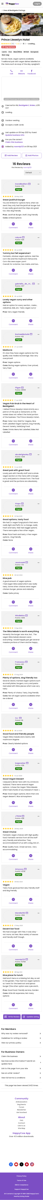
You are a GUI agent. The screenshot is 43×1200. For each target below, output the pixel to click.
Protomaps (13, 99)
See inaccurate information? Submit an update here (18, 1062)
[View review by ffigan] (8, 390)
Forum (21, 1107)
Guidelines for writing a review (14, 1038)
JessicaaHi (20, 562)
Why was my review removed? (14, 1033)
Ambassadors (21, 1102)
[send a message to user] (29, 184)
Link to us (21, 1126)
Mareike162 (20, 913)
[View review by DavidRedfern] (8, 186)
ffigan (18, 387)
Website (21, 73)
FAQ (21, 1120)
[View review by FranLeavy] (8, 665)
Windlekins (20, 615)
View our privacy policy (11, 1042)
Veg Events (21, 1104)
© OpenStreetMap (24, 99)
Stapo (18, 503)
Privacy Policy (21, 1176)
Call (11, 73)
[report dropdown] (38, 184)
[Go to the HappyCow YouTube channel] (16, 1164)
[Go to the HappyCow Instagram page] (32, 1164)
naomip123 (19, 146)
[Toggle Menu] (2, 3)
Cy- (17, 718)
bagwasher (20, 763)
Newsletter (21, 1110)
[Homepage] (12, 3)
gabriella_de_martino (23, 283)
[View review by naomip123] (8, 962)
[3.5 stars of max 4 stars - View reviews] (6, 44)
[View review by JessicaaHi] (8, 565)
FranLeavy (20, 662)
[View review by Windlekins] (8, 618)
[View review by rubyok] (8, 240)
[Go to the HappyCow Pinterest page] (27, 1164)
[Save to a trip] (35, 16)
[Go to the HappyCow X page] (21, 1164)
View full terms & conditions (13, 1077)
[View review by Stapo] (8, 506)
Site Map (21, 1128)
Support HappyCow (22, 1189)
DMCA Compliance (21, 1185)
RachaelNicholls (22, 334)
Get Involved (21, 1112)
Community (21, 1098)
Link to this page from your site (14, 1068)
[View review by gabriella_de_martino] (8, 286)
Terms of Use (21, 1180)
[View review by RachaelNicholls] (8, 337)
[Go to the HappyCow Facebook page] (11, 1164)
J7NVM (18, 816)
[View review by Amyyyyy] (8, 872)
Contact (21, 1123)
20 (6, 16)
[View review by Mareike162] (8, 915)
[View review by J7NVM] (8, 819)
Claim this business (14, 142)
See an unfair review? (10, 1073)
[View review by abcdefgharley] (8, 457)
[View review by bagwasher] (8, 766)
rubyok (18, 237)
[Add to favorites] (40, 16)
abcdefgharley (22, 454)
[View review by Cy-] (8, 721)
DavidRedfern (21, 184)
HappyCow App (21, 1133)
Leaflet (7, 99)
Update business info (14, 135)
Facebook (32, 73)
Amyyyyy (19, 869)
